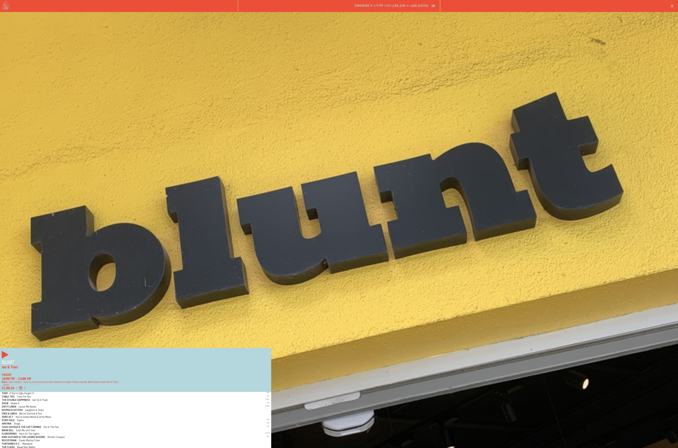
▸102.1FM (398, 5)
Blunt (8, 362)
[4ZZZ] (119, 5)
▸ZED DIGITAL (420, 5)
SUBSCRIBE (362, 5)
